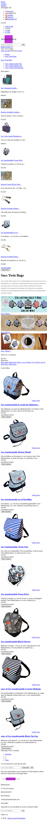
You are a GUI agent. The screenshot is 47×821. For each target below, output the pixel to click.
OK (23, 45)
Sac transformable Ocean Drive (12, 160)
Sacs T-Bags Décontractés (14, 68)
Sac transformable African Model (16, 452)
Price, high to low (10, 364)
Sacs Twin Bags (6, 60)
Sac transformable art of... (10, 233)
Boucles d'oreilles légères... (10, 208)
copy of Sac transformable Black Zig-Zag (19, 736)
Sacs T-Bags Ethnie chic (13, 66)
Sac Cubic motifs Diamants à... (11, 136)
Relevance (12, 362)
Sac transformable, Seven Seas (14, 547)
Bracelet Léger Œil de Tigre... (11, 184)
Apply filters (5, 270)
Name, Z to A (31, 362)
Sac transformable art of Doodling (16, 499)
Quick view (36, 400)
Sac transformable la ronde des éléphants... (20, 405)
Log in (19, 51)
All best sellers (6, 268)
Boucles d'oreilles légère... (10, 257)
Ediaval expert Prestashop (16, 818)
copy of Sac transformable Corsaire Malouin (21, 689)
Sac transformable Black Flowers (15, 641)
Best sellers (5, 362)
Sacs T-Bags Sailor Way (13, 64)
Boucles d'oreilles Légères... (10, 112)
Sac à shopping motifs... (9, 88)
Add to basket (6, 417)
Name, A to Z (21, 362)
